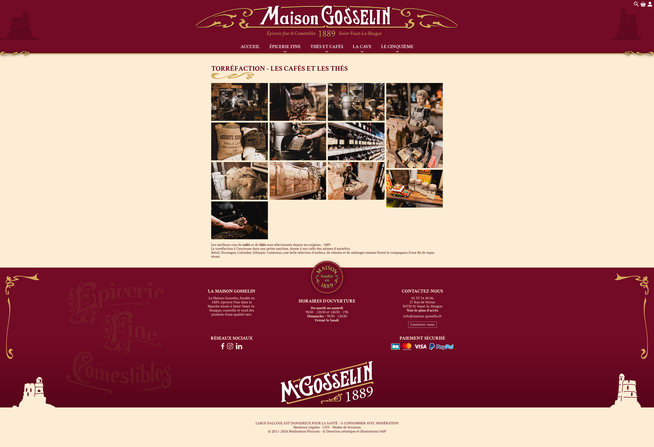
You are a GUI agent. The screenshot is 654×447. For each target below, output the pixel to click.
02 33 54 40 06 (422, 298)
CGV (326, 427)
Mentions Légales (306, 427)
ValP (382, 431)
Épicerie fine (285, 46)
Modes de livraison (346, 427)
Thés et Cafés (326, 46)
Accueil (250, 46)
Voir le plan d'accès (422, 310)
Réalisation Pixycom (304, 431)
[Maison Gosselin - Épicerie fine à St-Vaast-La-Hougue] (327, 7)
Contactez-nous (422, 324)
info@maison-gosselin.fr (422, 316)
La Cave (362, 46)
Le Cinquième (397, 46)
